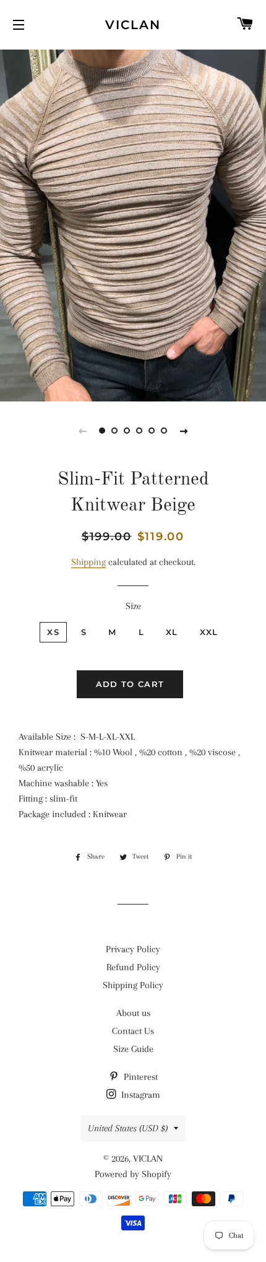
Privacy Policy (133, 949)
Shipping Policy (133, 985)
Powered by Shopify (133, 1174)
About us (133, 1013)
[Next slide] (183, 430)
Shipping (88, 561)
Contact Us (133, 1030)
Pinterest (139, 1076)
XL (172, 632)
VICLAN (133, 24)
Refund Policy (133, 967)
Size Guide (133, 1048)
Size (133, 605)
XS (53, 632)
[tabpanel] (133, 223)
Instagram (139, 1094)
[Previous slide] (82, 430)
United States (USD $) (128, 1128)
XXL (209, 632)
